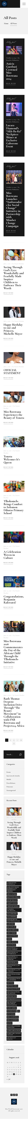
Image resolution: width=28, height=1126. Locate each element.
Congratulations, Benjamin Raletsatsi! (14, 599)
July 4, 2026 (7, 321)
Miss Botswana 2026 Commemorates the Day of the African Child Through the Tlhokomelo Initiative (13, 652)
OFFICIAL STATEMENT (12, 372)
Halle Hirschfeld (12, 913)
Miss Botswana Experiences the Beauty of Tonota (14, 414)
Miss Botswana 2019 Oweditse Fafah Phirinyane (12, 958)
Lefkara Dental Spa (12, 930)
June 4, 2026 (7, 695)
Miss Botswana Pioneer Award (13, 975)
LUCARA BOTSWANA (12, 936)
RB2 (18, 1011)
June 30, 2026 (7, 406)
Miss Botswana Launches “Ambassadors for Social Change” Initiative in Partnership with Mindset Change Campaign (14, 209)
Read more (11, 83)
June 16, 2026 (7, 635)
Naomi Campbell (11, 1008)
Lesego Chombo (11, 933)
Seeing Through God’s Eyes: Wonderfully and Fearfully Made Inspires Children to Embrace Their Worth (14, 278)
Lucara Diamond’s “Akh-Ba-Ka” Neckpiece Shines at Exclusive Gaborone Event (13, 136)
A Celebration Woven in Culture (12, 554)
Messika (9, 939)
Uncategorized (11, 790)
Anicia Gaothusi (11, 894)
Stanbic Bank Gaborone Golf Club (14, 1034)
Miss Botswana (11, 945)
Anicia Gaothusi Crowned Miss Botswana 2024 (12, 71)
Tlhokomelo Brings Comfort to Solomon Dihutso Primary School (14, 507)
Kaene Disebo (10, 924)
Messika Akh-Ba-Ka (12, 942)
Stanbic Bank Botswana (14, 1030)
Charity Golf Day (12, 903)
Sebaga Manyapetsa (12, 1017)
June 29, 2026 (7, 451)
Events (9, 772)
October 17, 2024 (11, 58)
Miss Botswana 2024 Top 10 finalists (13, 970)
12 (22, 740)
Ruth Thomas (11, 1014)
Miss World (10, 983)
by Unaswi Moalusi (18, 264)
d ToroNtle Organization (11, 910)
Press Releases (11, 783)
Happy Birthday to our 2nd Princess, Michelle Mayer (13, 329)
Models (9, 779)
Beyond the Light (12, 900)
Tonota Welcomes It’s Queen (12, 459)
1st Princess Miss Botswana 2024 (11, 883)
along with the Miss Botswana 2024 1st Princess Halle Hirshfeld (13, 889)
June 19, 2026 (7, 591)
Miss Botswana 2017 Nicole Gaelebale (12, 948)
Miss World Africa (12, 986)
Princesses (10, 787)
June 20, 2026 (7, 546)
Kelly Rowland (11, 927)
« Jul (8, 1079)
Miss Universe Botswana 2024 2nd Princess (14, 979)
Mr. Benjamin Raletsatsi (14, 999)
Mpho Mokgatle (11, 996)
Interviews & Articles (13, 776)
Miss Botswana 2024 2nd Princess (13, 966)
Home (6, 23)
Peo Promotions (11, 1011)
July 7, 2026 (7, 264)
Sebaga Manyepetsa (12, 1020)
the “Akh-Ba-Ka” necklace (11, 1038)
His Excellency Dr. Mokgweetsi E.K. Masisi (13, 920)
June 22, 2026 (7, 495)
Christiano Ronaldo (13, 906)
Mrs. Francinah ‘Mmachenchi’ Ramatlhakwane (12, 1004)
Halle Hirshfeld (11, 916)
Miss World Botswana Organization (13, 992)
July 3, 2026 (7, 367)
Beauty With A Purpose (13, 897)
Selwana (9, 1023)
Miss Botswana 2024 (12, 962)
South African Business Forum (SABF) (13, 1026)
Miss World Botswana (13, 989)
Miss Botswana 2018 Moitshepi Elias (12, 953)
